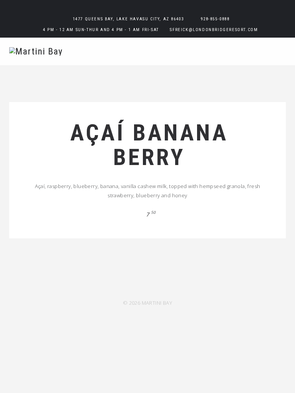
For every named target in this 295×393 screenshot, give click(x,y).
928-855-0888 (215, 19)
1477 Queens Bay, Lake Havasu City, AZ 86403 (128, 19)
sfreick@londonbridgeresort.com (214, 29)
